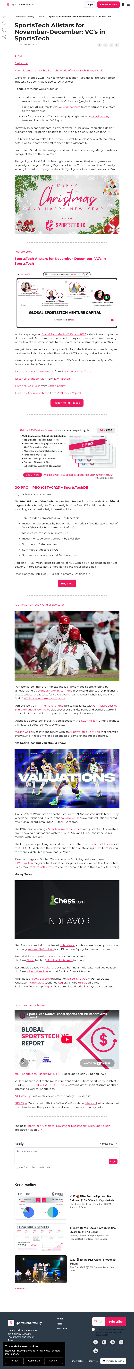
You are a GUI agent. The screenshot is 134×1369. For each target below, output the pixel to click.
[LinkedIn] (104, 1342)
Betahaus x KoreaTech (76, 371)
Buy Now (67, 583)
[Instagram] (121, 1342)
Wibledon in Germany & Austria (44, 698)
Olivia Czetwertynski (41, 371)
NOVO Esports (40, 978)
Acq (60, 982)
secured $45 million (41, 949)
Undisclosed (37, 982)
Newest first (106, 1143)
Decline (53, 1360)
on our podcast (70, 107)
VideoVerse (67, 945)
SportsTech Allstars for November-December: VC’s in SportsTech (68, 1125)
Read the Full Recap (67, 402)
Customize (34, 1360)
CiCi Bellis (34, 385)
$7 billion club (70, 818)
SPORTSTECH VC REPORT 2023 (46, 1085)
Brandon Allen (37, 378)
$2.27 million (89, 720)
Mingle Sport (99, 116)
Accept (14, 1360)
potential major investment (54, 690)
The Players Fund (52, 705)
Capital (76, 393)
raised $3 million (37, 971)
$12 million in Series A (59, 960)
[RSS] (95, 1350)
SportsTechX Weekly (24, 16)
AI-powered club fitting (84, 731)
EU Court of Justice (100, 844)
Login (90, 4)
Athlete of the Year (42, 867)
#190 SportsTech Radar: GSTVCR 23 (37, 1073)
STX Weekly (23, 1096)
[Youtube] (112, 1342)
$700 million (25, 863)
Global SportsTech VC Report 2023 (64, 334)
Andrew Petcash (38, 393)
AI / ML (19, 56)
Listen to (21, 371)
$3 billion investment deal (65, 829)
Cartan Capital (57, 385)
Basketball (21, 63)
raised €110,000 (77, 978)
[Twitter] (95, 1342)
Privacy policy (23, 1350)
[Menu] (123, 4)
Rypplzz (45, 967)
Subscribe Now (108, 4)
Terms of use (43, 1350)
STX (40, 1129)
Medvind (91, 1103)
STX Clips (21, 1103)
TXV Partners (62, 378)
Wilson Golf (22, 731)
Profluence (64, 393)
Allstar (30, 960)
